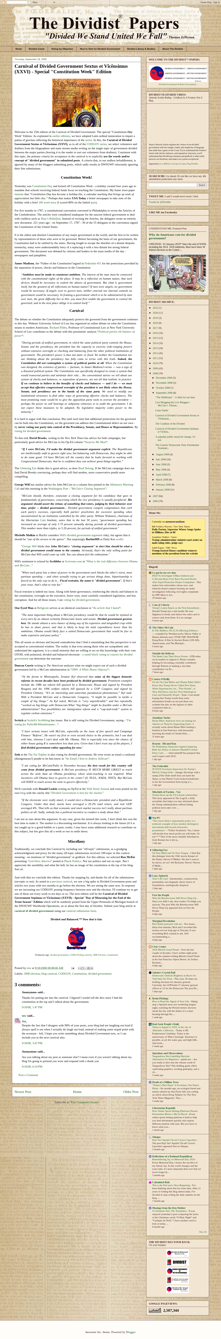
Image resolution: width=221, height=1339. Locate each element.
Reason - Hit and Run (164, 743)
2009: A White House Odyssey (89, 669)
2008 (156, 373)
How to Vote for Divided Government (100, 49)
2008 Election (99, 955)
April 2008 (162, 474)
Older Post (130, 1092)
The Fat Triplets (37, 754)
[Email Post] (72, 968)
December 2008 (164, 377)
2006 (156, 501)
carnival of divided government (34, 910)
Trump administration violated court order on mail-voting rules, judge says (177, 541)
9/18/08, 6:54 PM (32, 1066)
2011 (156, 358)
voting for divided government (32, 431)
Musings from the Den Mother (169, 1208)
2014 (156, 343)
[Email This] (79, 968)
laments (19, 194)
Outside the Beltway (163, 653)
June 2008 (161, 464)
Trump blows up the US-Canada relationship (175, 795)
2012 (156, 353)
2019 (156, 318)
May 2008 (161, 469)
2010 (156, 363)
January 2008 (163, 489)
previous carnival (62, 881)
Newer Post (23, 1092)
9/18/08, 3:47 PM (32, 1043)
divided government (59, 955)
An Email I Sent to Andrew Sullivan (87, 758)
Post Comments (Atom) (85, 1102)
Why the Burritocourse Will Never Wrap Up (174, 898)
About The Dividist (172, 49)
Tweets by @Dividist (160, 202)
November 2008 (164, 382)
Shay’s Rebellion (51, 218)
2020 (156, 312)
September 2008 (164, 392)
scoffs (119, 539)
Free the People (160, 895)
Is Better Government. (187, 84)
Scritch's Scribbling (38, 720)
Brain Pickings (160, 998)
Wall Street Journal (98, 788)
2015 (156, 338)
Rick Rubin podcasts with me (167, 924)
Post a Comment (28, 1075)
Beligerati (43, 608)
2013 (156, 348)
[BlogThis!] (82, 968)
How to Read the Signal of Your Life (171, 1001)
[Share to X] (85, 968)
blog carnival (86, 955)
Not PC (156, 817)
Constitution (112, 955)
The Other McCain (162, 627)
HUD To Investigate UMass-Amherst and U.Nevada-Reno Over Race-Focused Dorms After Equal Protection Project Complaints (174, 578)
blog (23, 792)
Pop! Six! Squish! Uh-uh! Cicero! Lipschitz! (174, 1140)
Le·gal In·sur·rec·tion (164, 572)
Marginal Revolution (163, 921)
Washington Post (58, 488)
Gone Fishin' (161, 410)
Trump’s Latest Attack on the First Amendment (176, 607)
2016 (156, 333)
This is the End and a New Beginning (171, 1185)
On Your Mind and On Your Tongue (170, 853)
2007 (156, 496)
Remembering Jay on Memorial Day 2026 (173, 1159)
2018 (156, 323)
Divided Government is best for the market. (77, 792)
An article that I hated (106, 608)
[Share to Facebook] (88, 968)
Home (19, 49)
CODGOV (74, 955)
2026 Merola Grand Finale (166, 949)
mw (24, 1015)
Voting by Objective (62, 49)
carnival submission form (81, 910)
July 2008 (161, 459)
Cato (43, 520)
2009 (156, 368)
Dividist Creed (36, 49)
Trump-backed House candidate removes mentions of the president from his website (175, 552)
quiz (93, 202)
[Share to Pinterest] (91, 968)
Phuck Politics (72, 861)
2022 (156, 307)
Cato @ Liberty (161, 605)
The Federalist (160, 766)
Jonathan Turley (161, 717)
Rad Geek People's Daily (165, 1024)
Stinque (156, 1137)
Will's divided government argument (81, 535)
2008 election (32, 973)
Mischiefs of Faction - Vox (166, 792)
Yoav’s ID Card (160, 878)
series (88, 140)
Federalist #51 (93, 263)
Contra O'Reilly (161, 679)
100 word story (47, 202)
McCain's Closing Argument (88, 488)
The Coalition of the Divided (170, 423)
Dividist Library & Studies (141, 49)
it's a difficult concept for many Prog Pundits (178, 163)
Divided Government (168, 84)
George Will (29, 546)
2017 (156, 328)
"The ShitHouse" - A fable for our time (175, 397)
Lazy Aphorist (160, 875)
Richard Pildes (58, 327)
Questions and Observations (167, 1053)
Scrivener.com (73, 561)
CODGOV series (97, 144)
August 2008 (163, 454)
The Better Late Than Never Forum (170, 656)
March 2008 (162, 479)
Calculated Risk (161, 1182)
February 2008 (163, 484)
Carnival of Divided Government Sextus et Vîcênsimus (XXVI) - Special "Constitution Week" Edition (71, 68)
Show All (202, 1232)
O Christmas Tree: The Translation (169, 1210)
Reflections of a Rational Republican (172, 1156)
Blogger (130, 1332)
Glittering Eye (28, 468)
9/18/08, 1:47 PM (32, 1007)
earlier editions (61, 136)
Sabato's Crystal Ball (163, 972)
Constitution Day (42, 186)
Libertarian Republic (164, 1108)
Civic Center (159, 946)
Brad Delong (85, 468)
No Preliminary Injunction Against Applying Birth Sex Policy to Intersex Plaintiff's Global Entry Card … (174, 749)
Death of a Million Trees (165, 1082)
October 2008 (163, 387)
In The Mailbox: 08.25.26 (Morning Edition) (175, 630)
